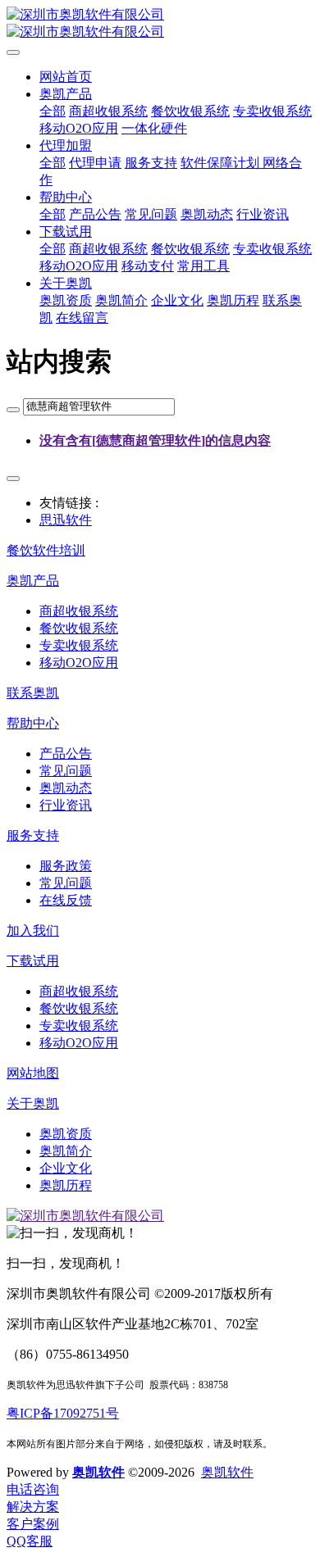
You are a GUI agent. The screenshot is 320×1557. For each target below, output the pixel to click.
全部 (52, 111)
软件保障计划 (222, 163)
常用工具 (203, 266)
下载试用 (65, 231)
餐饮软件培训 (46, 550)
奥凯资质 (65, 300)
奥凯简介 (121, 300)
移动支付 (147, 266)
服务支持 (151, 163)
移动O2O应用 (78, 128)
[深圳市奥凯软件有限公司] (160, 24)
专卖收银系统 (272, 111)
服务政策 (65, 866)
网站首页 (65, 77)
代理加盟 (65, 145)
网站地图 (33, 1073)
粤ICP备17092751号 (63, 1413)
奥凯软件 (98, 1472)
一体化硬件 (154, 128)
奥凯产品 (65, 94)
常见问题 (151, 214)
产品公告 (95, 214)
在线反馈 (65, 900)
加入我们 (33, 930)
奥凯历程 (233, 300)
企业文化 (177, 300)
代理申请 (95, 163)
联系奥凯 (33, 693)
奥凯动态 (207, 214)
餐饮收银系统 (190, 111)
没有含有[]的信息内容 (155, 440)
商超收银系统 (108, 111)
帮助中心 (65, 197)
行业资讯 (262, 214)
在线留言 (82, 318)
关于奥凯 (65, 283)
